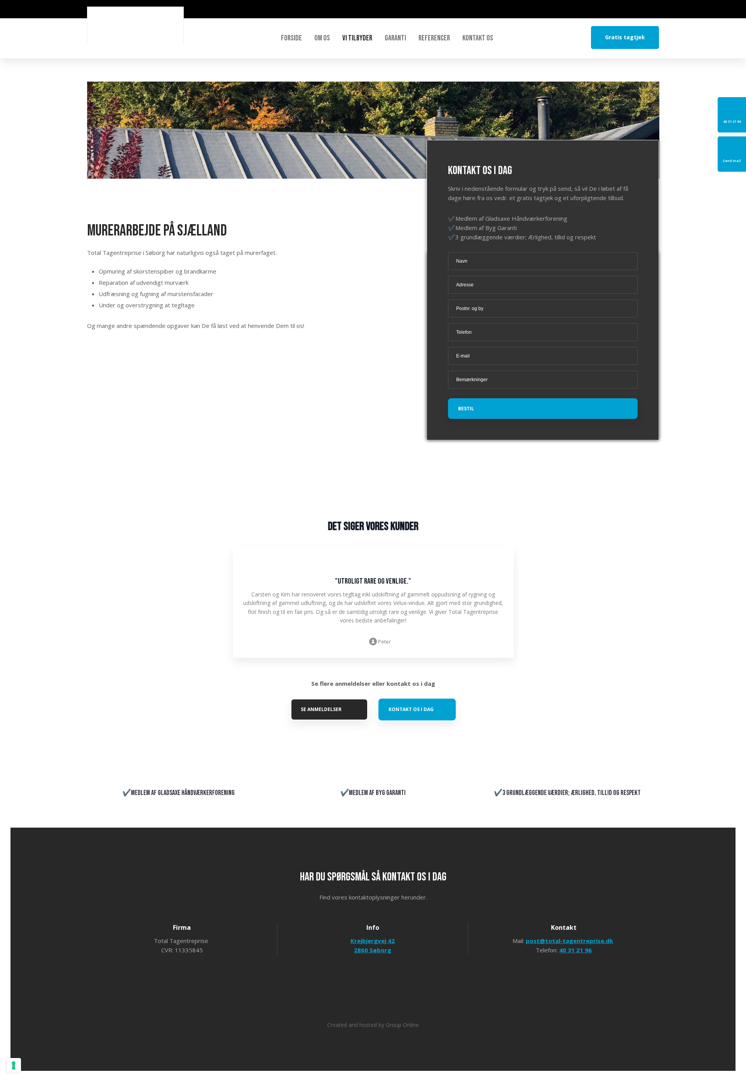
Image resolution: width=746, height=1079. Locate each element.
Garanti (395, 38)
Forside (291, 38)
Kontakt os (477, 38)
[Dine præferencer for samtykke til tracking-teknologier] (13, 1065)
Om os (322, 38)
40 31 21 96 (575, 950)
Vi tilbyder (357, 38)
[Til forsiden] (135, 25)
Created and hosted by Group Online (373, 1024)
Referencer (434, 38)
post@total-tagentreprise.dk (569, 941)
